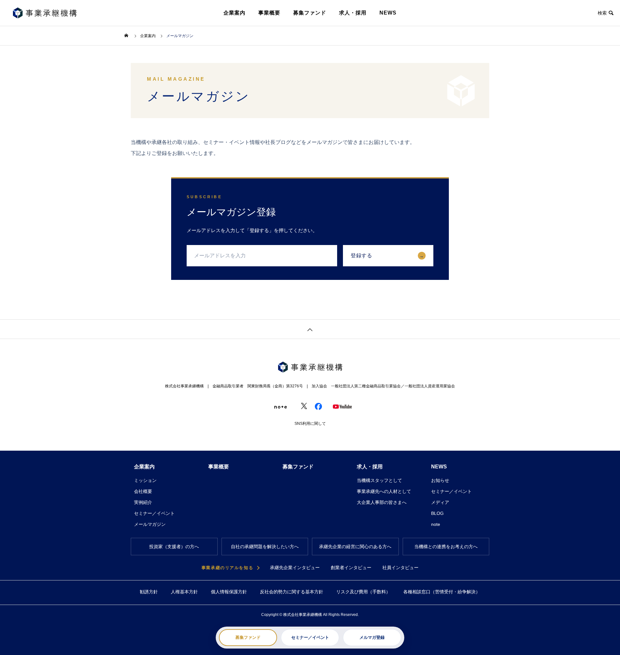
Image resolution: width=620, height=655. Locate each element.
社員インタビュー (400, 567)
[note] (274, 406)
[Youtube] (333, 406)
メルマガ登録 (372, 637)
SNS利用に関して (310, 423)
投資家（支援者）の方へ (174, 546)
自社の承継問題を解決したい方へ (265, 546)
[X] (297, 406)
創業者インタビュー (351, 567)
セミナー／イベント (310, 637)
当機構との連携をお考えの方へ (446, 546)
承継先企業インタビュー (295, 567)
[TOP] (310, 329)
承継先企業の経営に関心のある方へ (355, 546)
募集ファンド (298, 466)
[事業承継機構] (44, 13)
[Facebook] (314, 406)
